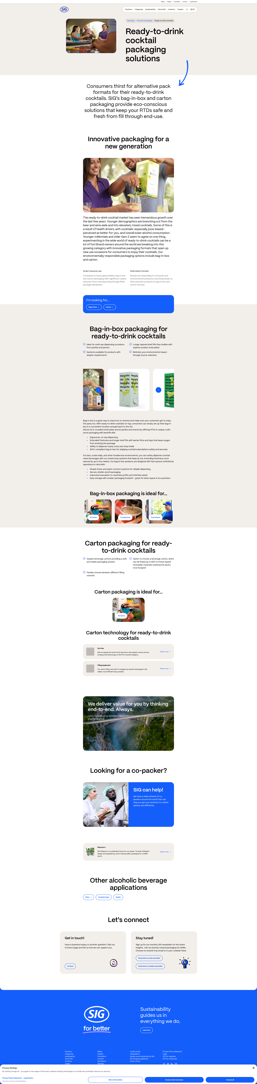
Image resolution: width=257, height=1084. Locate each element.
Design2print (135, 1054)
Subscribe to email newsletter (149, 958)
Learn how (146, 1030)
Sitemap (100, 1064)
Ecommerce (155, 517)
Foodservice (125, 517)
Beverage (130, 21)
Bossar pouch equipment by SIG (142, 1056)
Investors (171, 9)
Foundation (177, 2)
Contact (185, 2)
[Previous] (98, 390)
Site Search (101, 1061)
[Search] (187, 9)
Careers (180, 9)
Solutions (128, 9)
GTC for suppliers (169, 1056)
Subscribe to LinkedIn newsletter (150, 966)
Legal (165, 1054)
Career (67, 1064)
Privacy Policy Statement (172, 1052)
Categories (139, 9)
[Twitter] (169, 1064)
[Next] (158, 390)
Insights (169, 2)
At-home (93, 517)
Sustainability (150, 9)
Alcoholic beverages (144, 21)
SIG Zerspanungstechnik (139, 1059)
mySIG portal (193, 2)
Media (163, 2)
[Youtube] (177, 1064)
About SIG (162, 9)
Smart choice (135, 1061)
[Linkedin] (173, 1064)
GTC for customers (170, 1059)
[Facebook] (165, 1064)
